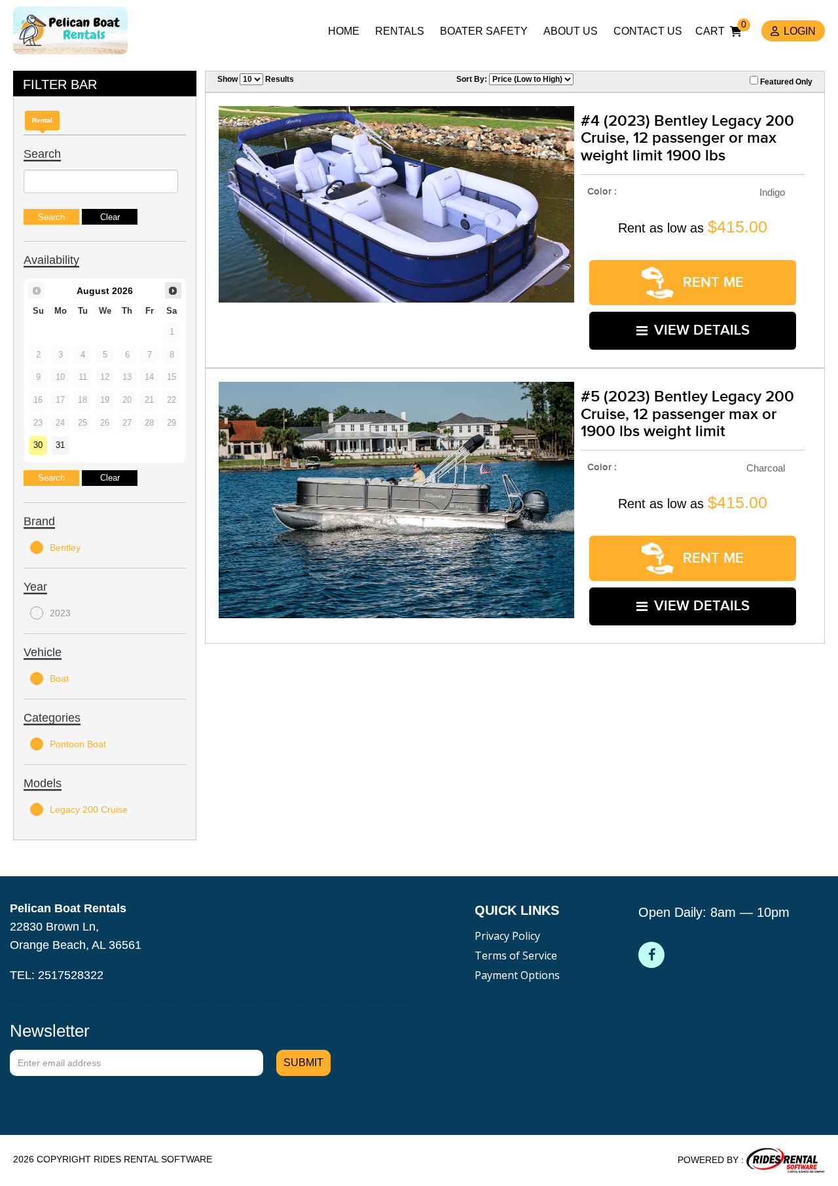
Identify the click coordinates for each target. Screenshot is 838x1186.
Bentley (65, 547)
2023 (60, 613)
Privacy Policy (507, 936)
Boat (59, 678)
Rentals (399, 31)
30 (38, 445)
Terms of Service (516, 955)
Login (800, 31)
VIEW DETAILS (702, 330)
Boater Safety (484, 31)
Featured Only (785, 81)
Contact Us (647, 31)
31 (60, 445)
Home (343, 31)
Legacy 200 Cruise (89, 809)
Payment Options (517, 975)
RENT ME (711, 282)
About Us (570, 31)
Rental (42, 120)
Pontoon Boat (78, 744)
